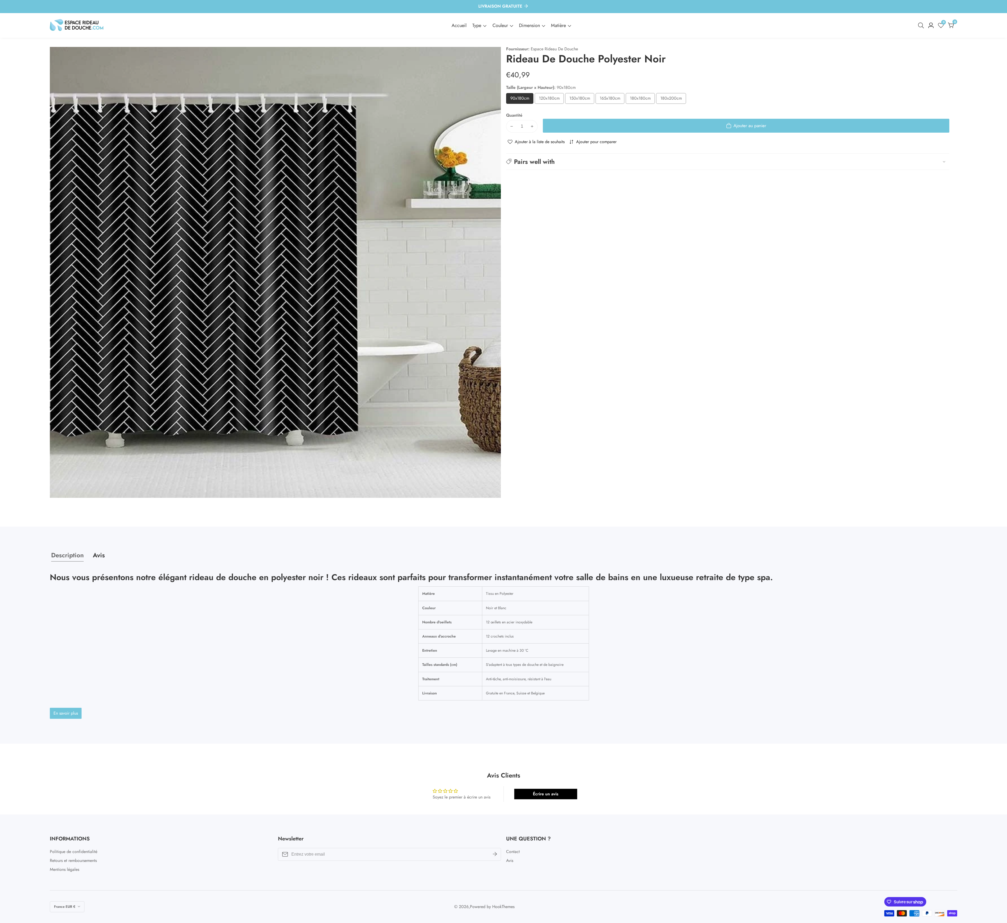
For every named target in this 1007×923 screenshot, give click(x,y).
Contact (513, 852)
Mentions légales (64, 869)
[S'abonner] (495, 854)
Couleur (500, 25)
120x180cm (551, 99)
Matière (558, 25)
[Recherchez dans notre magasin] (922, 25)
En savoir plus (65, 713)
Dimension (529, 25)
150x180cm (581, 99)
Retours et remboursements (73, 860)
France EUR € (65, 906)
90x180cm (521, 99)
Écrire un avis (545, 794)
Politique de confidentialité (73, 852)
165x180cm (612, 99)
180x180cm (642, 99)
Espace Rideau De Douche (554, 49)
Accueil (459, 25)
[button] (727, 162)
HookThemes (503, 907)
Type (476, 25)
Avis (509, 860)
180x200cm (673, 99)
